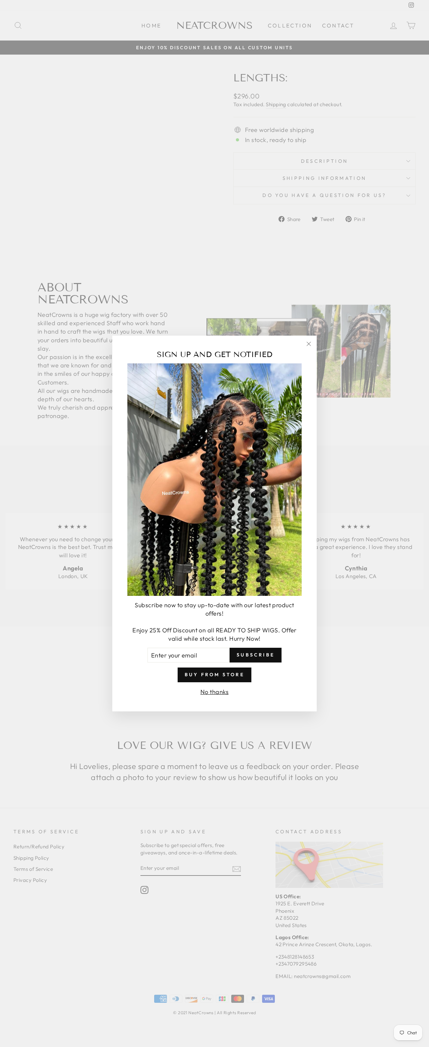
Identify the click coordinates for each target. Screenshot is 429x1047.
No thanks (214, 692)
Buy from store (214, 675)
